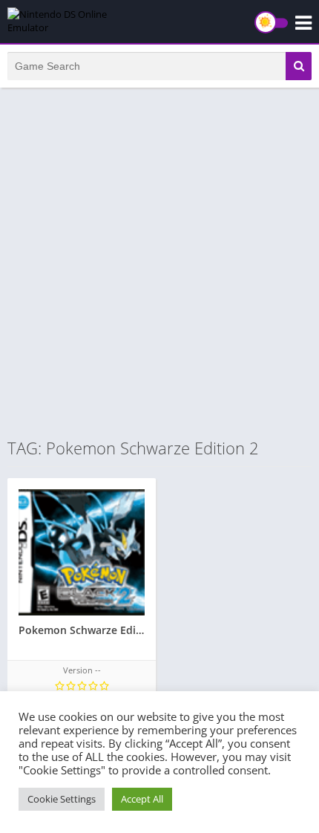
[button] (299, 66)
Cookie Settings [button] (61, 799)
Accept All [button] (142, 799)
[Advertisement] (159, 262)
